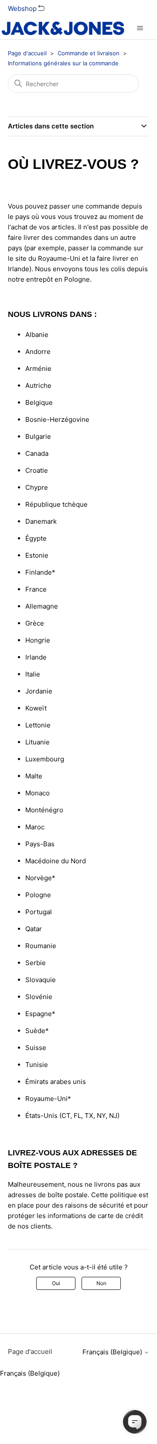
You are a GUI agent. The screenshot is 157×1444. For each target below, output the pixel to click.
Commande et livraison (88, 53)
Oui (56, 1283)
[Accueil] (63, 28)
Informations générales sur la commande (63, 63)
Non (101, 1283)
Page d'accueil (27, 53)
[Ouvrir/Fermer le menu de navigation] (139, 28)
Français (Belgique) (113, 1352)
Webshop (23, 8)
